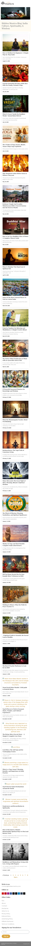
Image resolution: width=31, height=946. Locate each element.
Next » (16, 877)
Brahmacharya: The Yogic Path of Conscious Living (13, 451)
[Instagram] (8, 893)
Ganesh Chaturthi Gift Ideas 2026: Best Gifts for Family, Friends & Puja (15, 84)
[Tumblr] (21, 893)
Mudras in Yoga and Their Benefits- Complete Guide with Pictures (14, 544)
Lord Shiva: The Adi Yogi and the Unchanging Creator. (13, 750)
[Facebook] (11, 893)
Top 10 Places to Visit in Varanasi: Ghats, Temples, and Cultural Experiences (13, 710)
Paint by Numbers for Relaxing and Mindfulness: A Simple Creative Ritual (15, 329)
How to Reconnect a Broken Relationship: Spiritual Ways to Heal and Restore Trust (15, 831)
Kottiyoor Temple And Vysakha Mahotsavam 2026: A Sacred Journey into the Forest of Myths (14, 205)
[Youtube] (3, 893)
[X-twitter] (24, 893)
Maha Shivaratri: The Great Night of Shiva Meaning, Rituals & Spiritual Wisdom (14, 482)
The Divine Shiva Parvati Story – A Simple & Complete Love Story (14, 735)
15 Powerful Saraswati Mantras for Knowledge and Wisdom (14, 390)
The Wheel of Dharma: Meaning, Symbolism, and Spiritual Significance (15, 514)
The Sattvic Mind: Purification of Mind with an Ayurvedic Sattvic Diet (15, 359)
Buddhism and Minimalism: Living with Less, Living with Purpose (15, 863)
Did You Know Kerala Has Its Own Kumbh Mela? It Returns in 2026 (13, 575)
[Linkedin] (19, 893)
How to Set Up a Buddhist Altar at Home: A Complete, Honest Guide (15, 237)
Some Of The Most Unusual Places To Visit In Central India (14, 298)
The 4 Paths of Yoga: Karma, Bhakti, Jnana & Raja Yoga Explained (14, 145)
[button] (29, 3)
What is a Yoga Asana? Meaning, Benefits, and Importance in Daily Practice (13, 771)
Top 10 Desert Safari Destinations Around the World (13, 787)
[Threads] (16, 893)
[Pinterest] (5, 893)
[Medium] (13, 893)
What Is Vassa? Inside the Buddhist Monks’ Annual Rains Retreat (14, 115)
